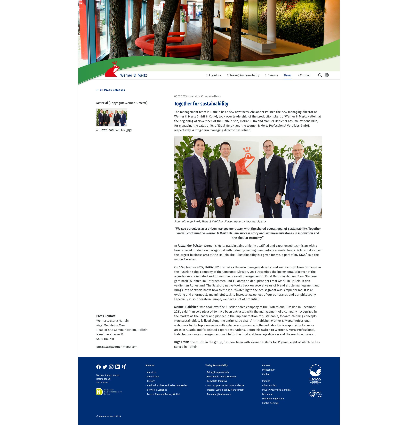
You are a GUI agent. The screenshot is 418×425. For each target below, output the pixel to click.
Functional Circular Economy (221, 376)
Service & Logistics (157, 389)
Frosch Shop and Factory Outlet (163, 394)
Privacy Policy (269, 385)
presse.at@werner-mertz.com (116, 347)
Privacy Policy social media (276, 389)
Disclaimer (267, 394)
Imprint (266, 381)
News (287, 75)
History (151, 381)
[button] (320, 75)
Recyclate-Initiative (217, 381)
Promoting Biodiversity (219, 394)
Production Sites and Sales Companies (167, 385)
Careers (266, 365)
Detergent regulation (273, 398)
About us (151, 372)
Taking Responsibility (218, 372)
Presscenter (268, 369)
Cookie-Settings (270, 403)
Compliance (153, 376)
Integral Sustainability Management (225, 389)
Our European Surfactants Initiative (225, 385)
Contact (266, 374)
